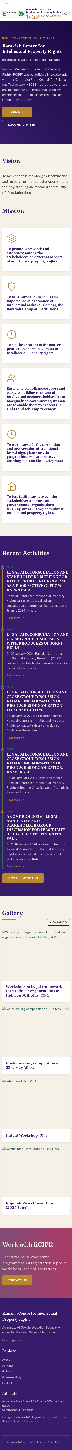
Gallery (6, 1371)
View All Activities (23, 878)
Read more (14, 617)
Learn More (17, 112)
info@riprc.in (15, 1340)
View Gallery (58, 922)
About (6, 1359)
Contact (7, 1383)
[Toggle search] (66, 13)
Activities (7, 1365)
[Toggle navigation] (6, 3)
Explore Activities (21, 124)
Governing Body (11, 1377)
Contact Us (17, 1280)
